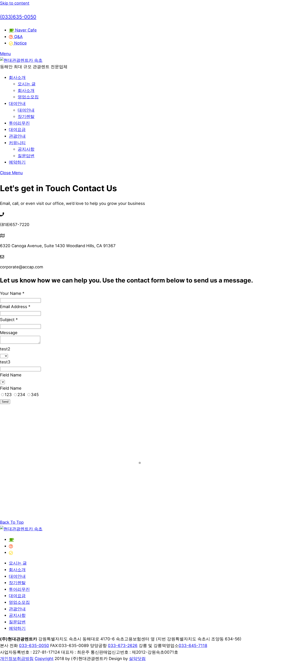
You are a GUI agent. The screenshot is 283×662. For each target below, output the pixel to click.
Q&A (18, 36)
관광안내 (17, 136)
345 (35, 394)
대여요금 (17, 129)
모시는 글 (27, 83)
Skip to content (14, 3)
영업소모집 (28, 96)
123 (9, 394)
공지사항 (26, 149)
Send (5, 401)
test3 (5, 361)
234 (21, 394)
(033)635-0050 (18, 17)
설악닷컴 (137, 658)
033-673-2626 (123, 645)
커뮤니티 (17, 142)
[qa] (11, 546)
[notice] (11, 552)
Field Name (10, 374)
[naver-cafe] (11, 539)
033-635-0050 (34, 645)
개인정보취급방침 (17, 658)
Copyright (44, 658)
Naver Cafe (25, 30)
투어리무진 (19, 123)
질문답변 (26, 155)
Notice (20, 43)
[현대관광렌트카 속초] (21, 60)
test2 (5, 348)
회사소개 (17, 77)
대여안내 (17, 103)
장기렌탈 (26, 116)
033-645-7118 (193, 645)
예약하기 (17, 162)
